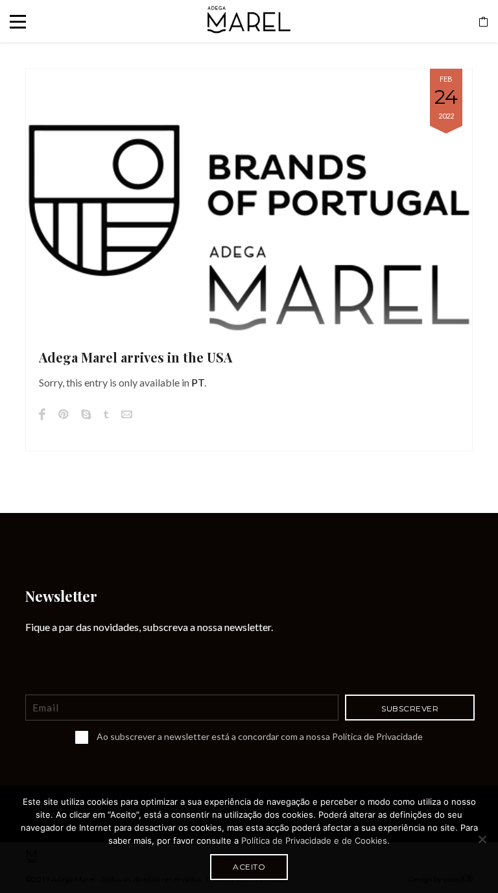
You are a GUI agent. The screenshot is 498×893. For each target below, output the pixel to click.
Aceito (249, 867)
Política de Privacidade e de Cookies (314, 840)
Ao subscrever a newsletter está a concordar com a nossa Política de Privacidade (260, 736)
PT (197, 382)
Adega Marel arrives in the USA (135, 357)
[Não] (481, 839)
